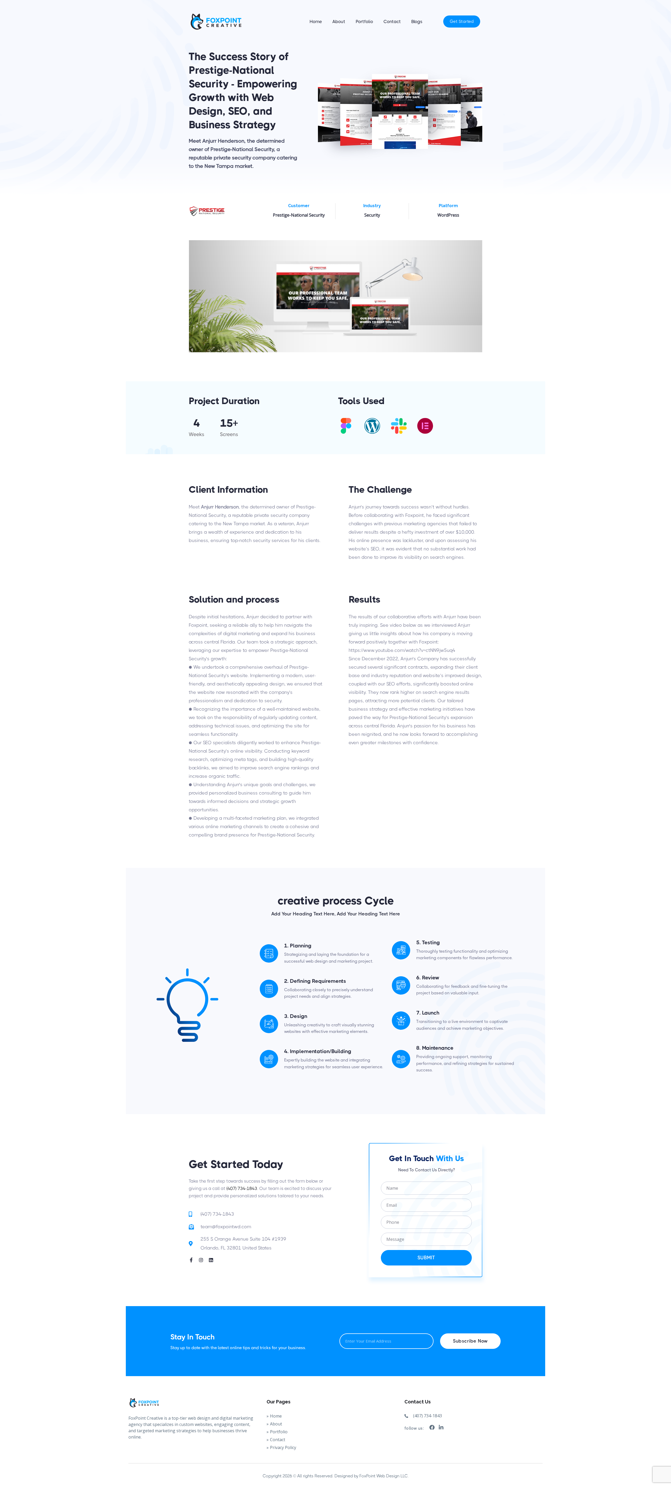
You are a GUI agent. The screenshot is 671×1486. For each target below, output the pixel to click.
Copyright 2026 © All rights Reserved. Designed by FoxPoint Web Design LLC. (336, 1475)
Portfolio (364, 21)
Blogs (416, 21)
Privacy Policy (283, 1447)
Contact (392, 21)
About (338, 21)
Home (316, 21)
